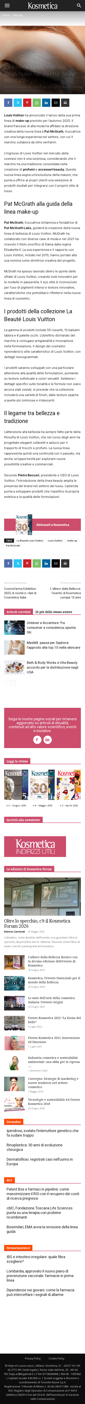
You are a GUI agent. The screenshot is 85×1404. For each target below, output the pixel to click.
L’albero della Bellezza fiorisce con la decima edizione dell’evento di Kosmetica (53, 961)
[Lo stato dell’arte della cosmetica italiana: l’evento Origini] (14, 1003)
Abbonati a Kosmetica (52, 525)
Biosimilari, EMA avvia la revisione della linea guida (42, 1229)
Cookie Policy (56, 1358)
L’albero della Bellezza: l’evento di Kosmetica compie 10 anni (65, 593)
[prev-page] (6, 682)
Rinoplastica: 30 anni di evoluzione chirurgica (35, 1147)
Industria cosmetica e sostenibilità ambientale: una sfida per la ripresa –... (54, 1062)
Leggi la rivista (17, 761)
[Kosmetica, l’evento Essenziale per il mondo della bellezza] (14, 983)
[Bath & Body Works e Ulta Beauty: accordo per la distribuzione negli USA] (14, 667)
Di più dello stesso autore (53, 612)
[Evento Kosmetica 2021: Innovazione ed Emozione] (14, 1043)
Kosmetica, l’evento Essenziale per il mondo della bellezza (54, 980)
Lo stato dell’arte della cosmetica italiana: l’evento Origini (51, 1000)
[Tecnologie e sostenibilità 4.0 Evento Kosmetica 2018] (14, 1105)
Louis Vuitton (55, 540)
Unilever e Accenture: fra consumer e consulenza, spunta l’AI (51, 627)
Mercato (18, 15)
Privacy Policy (33, 1358)
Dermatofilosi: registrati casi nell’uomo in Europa (40, 1161)
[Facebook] (8, 103)
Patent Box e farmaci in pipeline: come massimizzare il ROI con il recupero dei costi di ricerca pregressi (43, 1193)
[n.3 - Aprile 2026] (69, 786)
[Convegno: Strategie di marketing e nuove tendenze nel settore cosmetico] (14, 1084)
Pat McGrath (13, 545)
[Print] (65, 103)
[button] (7, 5)
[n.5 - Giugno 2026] (16, 786)
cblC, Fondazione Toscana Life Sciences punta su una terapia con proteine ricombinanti (40, 1212)
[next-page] (13, 682)
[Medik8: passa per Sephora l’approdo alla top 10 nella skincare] (14, 647)
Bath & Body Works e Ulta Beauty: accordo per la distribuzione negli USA (52, 667)
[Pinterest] (27, 103)
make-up (72, 540)
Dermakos (14, 1122)
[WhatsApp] (37, 103)
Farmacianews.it (18, 1248)
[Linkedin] (46, 103)
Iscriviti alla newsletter (23, 820)
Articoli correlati (19, 612)
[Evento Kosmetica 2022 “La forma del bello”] (14, 1023)
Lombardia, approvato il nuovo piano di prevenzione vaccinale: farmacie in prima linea (40, 1275)
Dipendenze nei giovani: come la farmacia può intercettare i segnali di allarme (40, 1292)
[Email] (56, 103)
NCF (9, 1180)
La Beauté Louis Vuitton (30, 540)
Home (5, 15)
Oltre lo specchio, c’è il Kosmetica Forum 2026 (37, 923)
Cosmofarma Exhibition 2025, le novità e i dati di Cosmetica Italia (20, 593)
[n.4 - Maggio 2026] (42, 786)
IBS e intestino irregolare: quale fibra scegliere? (36, 1259)
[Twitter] (18, 103)
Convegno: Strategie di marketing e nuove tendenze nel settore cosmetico (53, 1083)
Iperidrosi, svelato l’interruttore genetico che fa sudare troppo (43, 1133)
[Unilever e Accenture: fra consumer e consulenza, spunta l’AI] (14, 627)
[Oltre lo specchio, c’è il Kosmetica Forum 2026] (42, 897)
